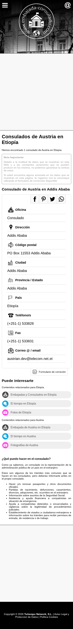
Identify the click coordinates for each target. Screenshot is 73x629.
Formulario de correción (52, 371)
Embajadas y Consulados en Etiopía (34, 394)
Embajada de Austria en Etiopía (30, 427)
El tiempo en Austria (23, 436)
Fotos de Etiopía (21, 412)
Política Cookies (49, 616)
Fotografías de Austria (24, 445)
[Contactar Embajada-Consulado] (67, 5)
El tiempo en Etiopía (23, 403)
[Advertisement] (36, 92)
